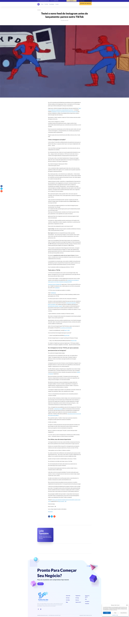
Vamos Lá (40, 583)
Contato (57, 4)
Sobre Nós (68, 595)
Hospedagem (51, 4)
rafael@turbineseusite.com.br (44, 0)
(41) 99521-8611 (56, 0)
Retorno (77, 600)
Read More (50, 511)
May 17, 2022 (67, 330)
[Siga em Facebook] (38, 609)
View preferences (124, 612)
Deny (115, 612)
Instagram (87, 601)
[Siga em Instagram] (41, 609)
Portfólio (46, 4)
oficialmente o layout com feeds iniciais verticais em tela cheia (64, 111)
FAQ (86, 599)
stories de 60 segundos (71, 302)
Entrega (77, 597)
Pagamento (78, 595)
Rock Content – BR (62, 501)
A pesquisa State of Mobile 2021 (54, 284)
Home (42, 4)
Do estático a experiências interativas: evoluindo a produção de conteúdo (64, 530)
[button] (126, 605)
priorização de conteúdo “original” (55, 306)
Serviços (67, 597)
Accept (107, 612)
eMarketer (57, 287)
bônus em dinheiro (52, 304)
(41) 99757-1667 (58, 615)
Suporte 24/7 (78, 602)
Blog (67, 602)
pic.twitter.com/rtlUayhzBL (66, 327)
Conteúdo (39, 9)
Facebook (87, 603)
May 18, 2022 (66, 335)
